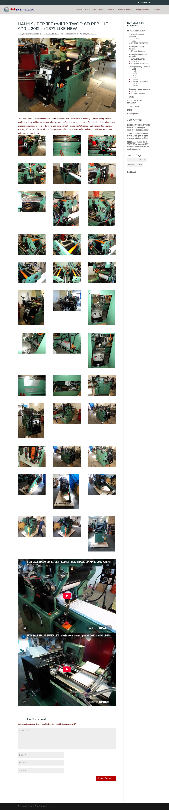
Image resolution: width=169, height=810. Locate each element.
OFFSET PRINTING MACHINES (75, 34)
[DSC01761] (67, 385)
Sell (94, 10)
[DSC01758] (67, 343)
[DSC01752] (67, 272)
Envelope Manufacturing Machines (138, 55)
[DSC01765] (102, 413)
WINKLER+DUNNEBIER (139, 43)
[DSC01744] (102, 173)
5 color (135, 77)
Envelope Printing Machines (49, 34)
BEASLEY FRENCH (138, 59)
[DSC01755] (67, 300)
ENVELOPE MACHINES (31, 34)
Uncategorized (133, 113)
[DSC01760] (32, 385)
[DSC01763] (32, 420)
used (140, 164)
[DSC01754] (32, 307)
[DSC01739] (32, 145)
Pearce (133, 91)
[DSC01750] (102, 244)
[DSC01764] (67, 413)
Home (79, 10)
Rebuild (109, 10)
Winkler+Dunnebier (138, 51)
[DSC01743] (67, 173)
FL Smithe (143, 160)
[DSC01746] (67, 208)
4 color (135, 75)
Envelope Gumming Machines (136, 47)
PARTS (131, 97)
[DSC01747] (102, 208)
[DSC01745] (32, 201)
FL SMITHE (135, 39)
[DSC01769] (32, 484)
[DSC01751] (32, 272)
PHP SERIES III (132, 164)
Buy (86, 10)
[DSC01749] (67, 244)
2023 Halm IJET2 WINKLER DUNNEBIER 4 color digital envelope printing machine (137, 136)
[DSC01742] (32, 173)
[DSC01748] (32, 244)
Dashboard (131, 172)
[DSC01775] (102, 533)
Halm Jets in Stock (142, 10)
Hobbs (133, 41)
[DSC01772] (32, 526)
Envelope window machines (139, 89)
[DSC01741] (102, 145)
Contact (157, 10)
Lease (101, 10)
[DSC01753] (102, 272)
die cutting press (133, 160)
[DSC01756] (102, 307)
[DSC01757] (32, 343)
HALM (62, 34)
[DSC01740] (67, 145)
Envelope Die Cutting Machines (137, 35)
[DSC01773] (67, 526)
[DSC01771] (102, 484)
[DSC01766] (32, 456)
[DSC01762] (102, 385)
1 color (135, 71)
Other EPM (135, 79)
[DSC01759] (102, 350)
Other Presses (92, 34)
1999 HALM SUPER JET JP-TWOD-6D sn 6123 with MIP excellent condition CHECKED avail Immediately (138, 145)
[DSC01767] (67, 456)
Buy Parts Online (124, 10)
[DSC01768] (102, 456)
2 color (20, 34)
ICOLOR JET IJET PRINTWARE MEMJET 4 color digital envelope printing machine (138, 127)
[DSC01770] (67, 491)
